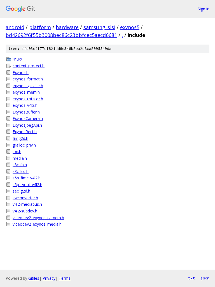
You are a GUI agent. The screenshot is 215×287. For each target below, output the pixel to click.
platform (40, 27)
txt (191, 278)
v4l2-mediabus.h (27, 204)
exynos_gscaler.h (28, 85)
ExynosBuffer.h (26, 112)
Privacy (49, 278)
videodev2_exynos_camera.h (38, 217)
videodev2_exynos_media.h (37, 224)
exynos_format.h (28, 79)
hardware (67, 27)
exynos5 (129, 27)
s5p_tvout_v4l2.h (27, 184)
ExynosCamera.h (28, 118)
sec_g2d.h (21, 191)
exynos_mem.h (26, 92)
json (204, 278)
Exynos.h (21, 72)
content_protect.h (29, 65)
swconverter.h (25, 197)
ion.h (17, 151)
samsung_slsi (99, 27)
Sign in (203, 8)
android (15, 27)
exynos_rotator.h (28, 98)
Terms (65, 278)
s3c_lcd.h (21, 171)
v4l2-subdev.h (25, 211)
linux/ (17, 59)
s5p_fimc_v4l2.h (27, 177)
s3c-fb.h (20, 164)
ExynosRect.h (25, 131)
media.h (20, 158)
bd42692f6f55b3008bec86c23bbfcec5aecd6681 (61, 35)
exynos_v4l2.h (25, 105)
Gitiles (33, 278)
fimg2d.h (20, 138)
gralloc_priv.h (24, 145)
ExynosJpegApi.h (27, 125)
